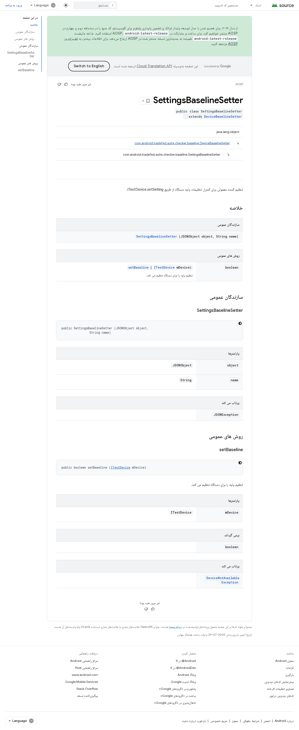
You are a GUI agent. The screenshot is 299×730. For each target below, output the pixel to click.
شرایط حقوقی (251, 721)
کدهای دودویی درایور (281, 696)
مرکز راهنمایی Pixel (86, 668)
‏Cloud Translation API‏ (154, 66)
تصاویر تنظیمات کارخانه (280, 689)
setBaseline (138, 267)
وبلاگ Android (187, 675)
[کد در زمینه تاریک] (240, 323)
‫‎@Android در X (186, 661)
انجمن (267, 721)
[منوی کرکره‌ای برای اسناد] (249, 5)
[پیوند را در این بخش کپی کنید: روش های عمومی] (203, 436)
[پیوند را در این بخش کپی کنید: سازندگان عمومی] (203, 297)
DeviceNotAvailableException (222, 580)
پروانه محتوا (175, 627)
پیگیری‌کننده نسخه (87, 696)
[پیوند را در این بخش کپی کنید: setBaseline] (213, 450)
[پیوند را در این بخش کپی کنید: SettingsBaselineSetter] (191, 310)
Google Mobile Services (81, 682)
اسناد (258, 5)
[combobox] (95, 5)
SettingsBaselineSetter (156, 236)
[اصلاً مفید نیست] (59, 84)
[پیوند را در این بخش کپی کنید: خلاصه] (223, 208)
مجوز (235, 721)
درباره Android (284, 721)
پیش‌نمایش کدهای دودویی (279, 682)
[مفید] (66, 84)
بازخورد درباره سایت (194, 721)
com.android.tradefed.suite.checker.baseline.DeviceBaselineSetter (182, 143)
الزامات (290, 668)
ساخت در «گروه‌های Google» (178, 696)
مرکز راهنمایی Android (84, 661)
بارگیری (289, 675)
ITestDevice (164, 267)
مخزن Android (284, 661)
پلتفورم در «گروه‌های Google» (177, 689)
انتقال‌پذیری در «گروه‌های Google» (175, 703)
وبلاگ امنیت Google (183, 682)
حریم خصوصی (218, 721)
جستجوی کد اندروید (226, 5)
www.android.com (85, 675)
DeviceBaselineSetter (223, 116)
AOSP (239, 84)
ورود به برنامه (13, 5)
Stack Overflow (87, 689)
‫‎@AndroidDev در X (183, 668)
